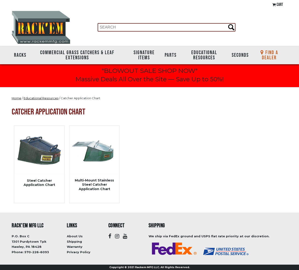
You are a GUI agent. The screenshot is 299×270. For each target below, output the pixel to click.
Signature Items (144, 55)
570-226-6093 (37, 252)
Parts (171, 55)
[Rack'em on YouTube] (125, 236)
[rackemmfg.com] (41, 27)
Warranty (74, 247)
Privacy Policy (78, 252)
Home (16, 98)
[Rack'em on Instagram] (117, 236)
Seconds (240, 55)
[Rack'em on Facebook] (109, 236)
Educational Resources (204, 55)
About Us (75, 236)
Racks (20, 55)
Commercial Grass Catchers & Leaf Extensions (77, 55)
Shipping (74, 241)
